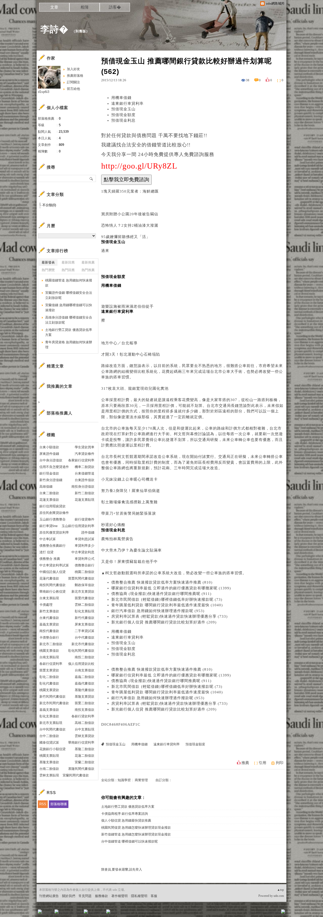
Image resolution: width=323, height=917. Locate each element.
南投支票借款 (84, 710)
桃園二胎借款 (84, 572)
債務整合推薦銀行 (52, 545)
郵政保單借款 (84, 585)
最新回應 (68, 262)
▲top (280, 890)
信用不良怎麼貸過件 (54, 467)
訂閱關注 (73, 82)
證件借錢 (87, 532)
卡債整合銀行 (49, 637)
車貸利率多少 (84, 545)
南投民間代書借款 (52, 585)
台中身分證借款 (50, 460)
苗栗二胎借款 (84, 703)
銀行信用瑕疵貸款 (52, 506)
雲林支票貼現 (49, 775)
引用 (262, 763)
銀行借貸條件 (84, 519)
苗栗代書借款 (84, 598)
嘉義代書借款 (84, 683)
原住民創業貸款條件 (54, 513)
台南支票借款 (84, 670)
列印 (279, 763)
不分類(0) (49, 205)
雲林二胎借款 (84, 605)
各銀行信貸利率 (50, 664)
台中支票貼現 (84, 729)
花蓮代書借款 (49, 578)
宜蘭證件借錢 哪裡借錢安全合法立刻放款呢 (68, 295)
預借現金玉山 (123, 109)
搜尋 (91, 178)
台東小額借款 (49, 447)
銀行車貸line (48, 526)
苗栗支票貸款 (49, 670)
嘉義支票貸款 (49, 624)
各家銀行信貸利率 (81, 460)
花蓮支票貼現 (84, 500)
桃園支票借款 (49, 650)
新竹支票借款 (49, 611)
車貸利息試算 (84, 539)
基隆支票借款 (49, 762)
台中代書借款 (84, 637)
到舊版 (80, 31)
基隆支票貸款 (84, 696)
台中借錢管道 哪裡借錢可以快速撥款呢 (129, 841)
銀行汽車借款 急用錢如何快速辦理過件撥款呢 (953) (157, 611)
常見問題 (85, 896)
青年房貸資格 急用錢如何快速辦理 (68, 344)
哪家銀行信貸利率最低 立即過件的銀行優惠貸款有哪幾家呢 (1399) (171, 588)
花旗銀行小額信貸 (52, 749)
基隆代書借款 (84, 690)
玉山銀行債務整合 (52, 519)
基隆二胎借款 (84, 749)
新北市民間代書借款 (54, 703)
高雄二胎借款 (84, 723)
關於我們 (68, 896)
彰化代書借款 (49, 683)
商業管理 (141, 780)
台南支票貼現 (49, 657)
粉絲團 (48, 913)
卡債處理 (45, 605)
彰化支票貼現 (84, 611)
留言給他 (73, 89)
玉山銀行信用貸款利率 (78, 526)
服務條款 (101, 896)
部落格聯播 (58, 804)
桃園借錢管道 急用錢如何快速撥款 (68, 282)
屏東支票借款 (84, 624)
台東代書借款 (49, 618)
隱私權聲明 (139, 896)
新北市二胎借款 (50, 644)
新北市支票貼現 (50, 723)
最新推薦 (88, 262)
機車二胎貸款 (84, 467)
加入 (260, 913)
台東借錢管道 (84, 473)
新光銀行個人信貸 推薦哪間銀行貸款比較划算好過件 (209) (164, 622)
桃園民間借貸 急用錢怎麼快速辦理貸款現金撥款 (136, 827)
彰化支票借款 (49, 716)
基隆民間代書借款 (81, 769)
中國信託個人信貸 (52, 572)
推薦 (245, 763)
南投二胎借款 (84, 657)
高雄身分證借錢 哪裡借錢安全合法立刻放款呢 (68, 320)
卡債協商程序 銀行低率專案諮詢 (124, 814)
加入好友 (73, 69)
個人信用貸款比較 (81, 664)
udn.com (279, 896)
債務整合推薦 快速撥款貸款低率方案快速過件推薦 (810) (161, 582)
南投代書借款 (49, 631)
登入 (251, 913)
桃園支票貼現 (49, 755)
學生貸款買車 (84, 447)
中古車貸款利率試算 (54, 565)
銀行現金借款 (49, 473)
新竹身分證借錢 (50, 480)
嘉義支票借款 (49, 710)
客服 (154, 896)
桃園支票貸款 (49, 690)
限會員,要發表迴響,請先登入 (121, 869)
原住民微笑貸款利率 (54, 532)
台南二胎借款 (49, 769)
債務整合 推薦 (49, 559)
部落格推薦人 (59, 413)
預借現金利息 (123, 120)
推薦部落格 (75, 75)
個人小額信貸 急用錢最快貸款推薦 (126, 820)
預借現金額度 (123, 115)
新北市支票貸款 (82, 591)
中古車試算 (47, 539)
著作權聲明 (119, 896)
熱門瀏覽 (48, 270)
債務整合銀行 (84, 565)
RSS (42, 804)
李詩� (54, 29)
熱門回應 (68, 270)
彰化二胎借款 (49, 677)
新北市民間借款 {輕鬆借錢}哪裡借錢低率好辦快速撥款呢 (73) (166, 599)
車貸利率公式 (84, 559)
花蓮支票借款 (49, 500)
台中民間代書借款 (52, 729)
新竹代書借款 (84, 618)
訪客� (115, 7)
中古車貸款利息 (82, 552)
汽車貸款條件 (84, 454)
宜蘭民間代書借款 (76, 775)
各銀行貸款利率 (82, 716)
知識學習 (124, 780)
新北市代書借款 (82, 644)
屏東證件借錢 (49, 454)
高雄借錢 (45, 486)
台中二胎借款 (49, 736)
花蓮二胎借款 (84, 755)
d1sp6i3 (43, 92)
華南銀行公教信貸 (52, 591)
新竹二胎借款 (84, 493)
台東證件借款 (84, 480)
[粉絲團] (40, 911)
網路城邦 (273, 913)
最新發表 (48, 262)
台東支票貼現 (49, 598)
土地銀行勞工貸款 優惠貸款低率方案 (127, 806)
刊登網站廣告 (49, 896)
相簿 (84, 7)
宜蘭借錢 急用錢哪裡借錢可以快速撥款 (68, 307)
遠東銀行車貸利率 (127, 103)
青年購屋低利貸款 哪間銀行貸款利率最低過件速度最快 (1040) (167, 605)
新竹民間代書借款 (52, 696)
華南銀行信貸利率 (81, 742)
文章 (54, 7)
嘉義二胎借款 (84, 677)
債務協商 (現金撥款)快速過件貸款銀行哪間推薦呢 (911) (161, 594)
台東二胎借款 (49, 493)
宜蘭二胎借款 (84, 762)
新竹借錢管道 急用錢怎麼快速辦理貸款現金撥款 (136, 834)
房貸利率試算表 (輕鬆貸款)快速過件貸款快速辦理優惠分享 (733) (169, 616)
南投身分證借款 (82, 486)
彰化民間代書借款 (81, 650)
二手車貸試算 (84, 631)
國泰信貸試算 (49, 742)
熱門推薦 (88, 270)
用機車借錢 (121, 98)
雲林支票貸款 (84, 736)
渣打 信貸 (46, 552)
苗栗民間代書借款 (81, 578)
